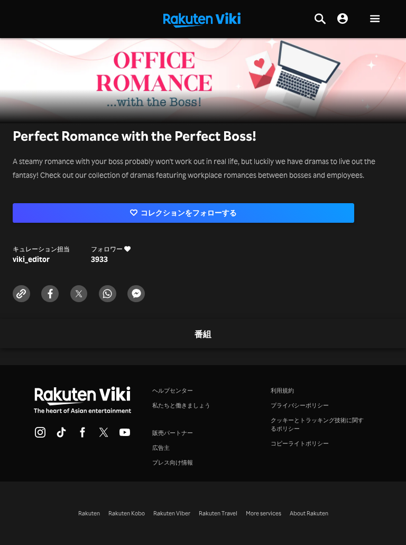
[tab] (203, 334)
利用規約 (282, 390)
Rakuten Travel (218, 513)
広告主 (161, 447)
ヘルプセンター (172, 390)
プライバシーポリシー (300, 405)
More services (263, 513)
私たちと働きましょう (181, 405)
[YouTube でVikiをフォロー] (124, 435)
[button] (375, 19)
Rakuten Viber (171, 513)
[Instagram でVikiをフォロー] (40, 435)
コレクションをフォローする (189, 212)
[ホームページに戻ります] (202, 19)
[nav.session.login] (342, 19)
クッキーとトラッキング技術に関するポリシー (317, 424)
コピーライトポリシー (300, 443)
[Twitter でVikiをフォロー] (103, 435)
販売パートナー (172, 433)
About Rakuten (309, 513)
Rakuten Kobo (126, 513)
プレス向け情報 (172, 462)
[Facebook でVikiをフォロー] (82, 435)
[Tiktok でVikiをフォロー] (61, 435)
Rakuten (89, 513)
